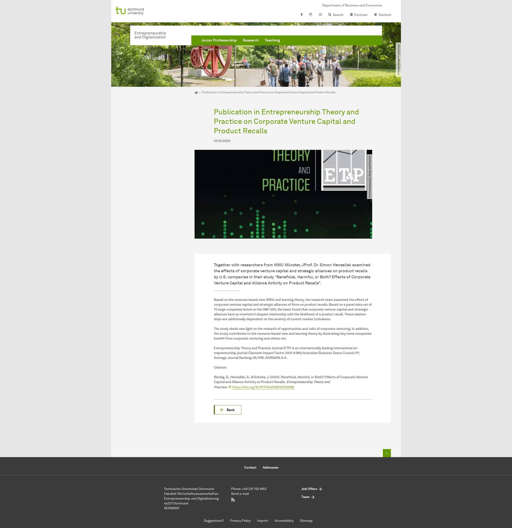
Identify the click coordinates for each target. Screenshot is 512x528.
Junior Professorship (219, 40)
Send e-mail (240, 494)
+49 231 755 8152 (254, 489)
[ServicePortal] (310, 14)
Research (251, 40)
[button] (227, 409)
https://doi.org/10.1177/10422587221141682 (263, 387)
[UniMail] (320, 14)
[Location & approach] (301, 14)
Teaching (272, 40)
